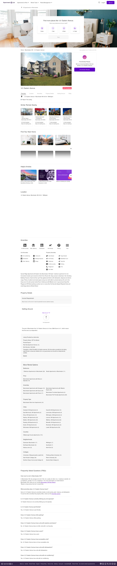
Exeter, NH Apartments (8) (30, 425)
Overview (23, 93)
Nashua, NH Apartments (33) (30, 417)
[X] (108, 564)
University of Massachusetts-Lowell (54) (33, 455)
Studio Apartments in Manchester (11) (55, 371)
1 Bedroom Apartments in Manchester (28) (34, 371)
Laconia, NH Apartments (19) (53, 417)
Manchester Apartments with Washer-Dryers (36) (55, 389)
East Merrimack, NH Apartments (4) (32, 412)
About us (22, 563)
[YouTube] (110, 564)
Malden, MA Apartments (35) (30, 420)
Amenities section (56, 493)
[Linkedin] (103, 564)
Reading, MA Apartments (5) (30, 422)
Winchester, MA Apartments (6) (31, 427)
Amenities (39, 93)
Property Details (50, 93)
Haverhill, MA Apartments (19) (53, 410)
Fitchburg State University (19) (53, 455)
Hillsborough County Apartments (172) (33, 435)
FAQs (70, 93)
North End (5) (49, 447)
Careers (26, 563)
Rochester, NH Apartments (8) (53, 425)
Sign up (110, 2)
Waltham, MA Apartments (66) (53, 420)
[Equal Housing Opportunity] (101, 564)
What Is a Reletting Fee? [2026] (63, 181)
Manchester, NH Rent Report (48, 482)
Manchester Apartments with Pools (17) (33, 393)
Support (38, 563)
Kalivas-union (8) (27, 447)
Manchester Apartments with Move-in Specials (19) (32, 379)
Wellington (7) (49, 442)
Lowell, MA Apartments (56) (53, 427)
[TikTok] (115, 564)
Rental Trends (32, 563)
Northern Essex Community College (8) (33, 460)
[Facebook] (105, 564)
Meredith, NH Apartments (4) (53, 422)
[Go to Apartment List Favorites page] (99, 2)
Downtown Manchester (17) (30, 442)
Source (25, 356)
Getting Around (61, 93)
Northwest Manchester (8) (29, 445)
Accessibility (67, 563)
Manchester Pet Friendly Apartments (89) (56, 395)
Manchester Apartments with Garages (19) (34, 388)
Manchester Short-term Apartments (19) (33, 402)
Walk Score (45, 313)
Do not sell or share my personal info (87, 563)
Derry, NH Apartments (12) (30, 415)
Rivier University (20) (51, 457)
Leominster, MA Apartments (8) (54, 412)
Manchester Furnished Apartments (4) (55, 392)
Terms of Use (50, 563)
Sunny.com (61, 563)
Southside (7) (49, 445)
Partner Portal (75, 563)
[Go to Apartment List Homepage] (9, 2)
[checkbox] (42, 29)
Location (31, 93)
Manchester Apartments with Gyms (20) (33, 390)
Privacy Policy (44, 563)
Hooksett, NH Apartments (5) (30, 410)
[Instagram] (112, 564)
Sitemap (56, 563)
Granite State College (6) (52, 460)
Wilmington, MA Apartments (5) (54, 415)
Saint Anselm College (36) (29, 457)
